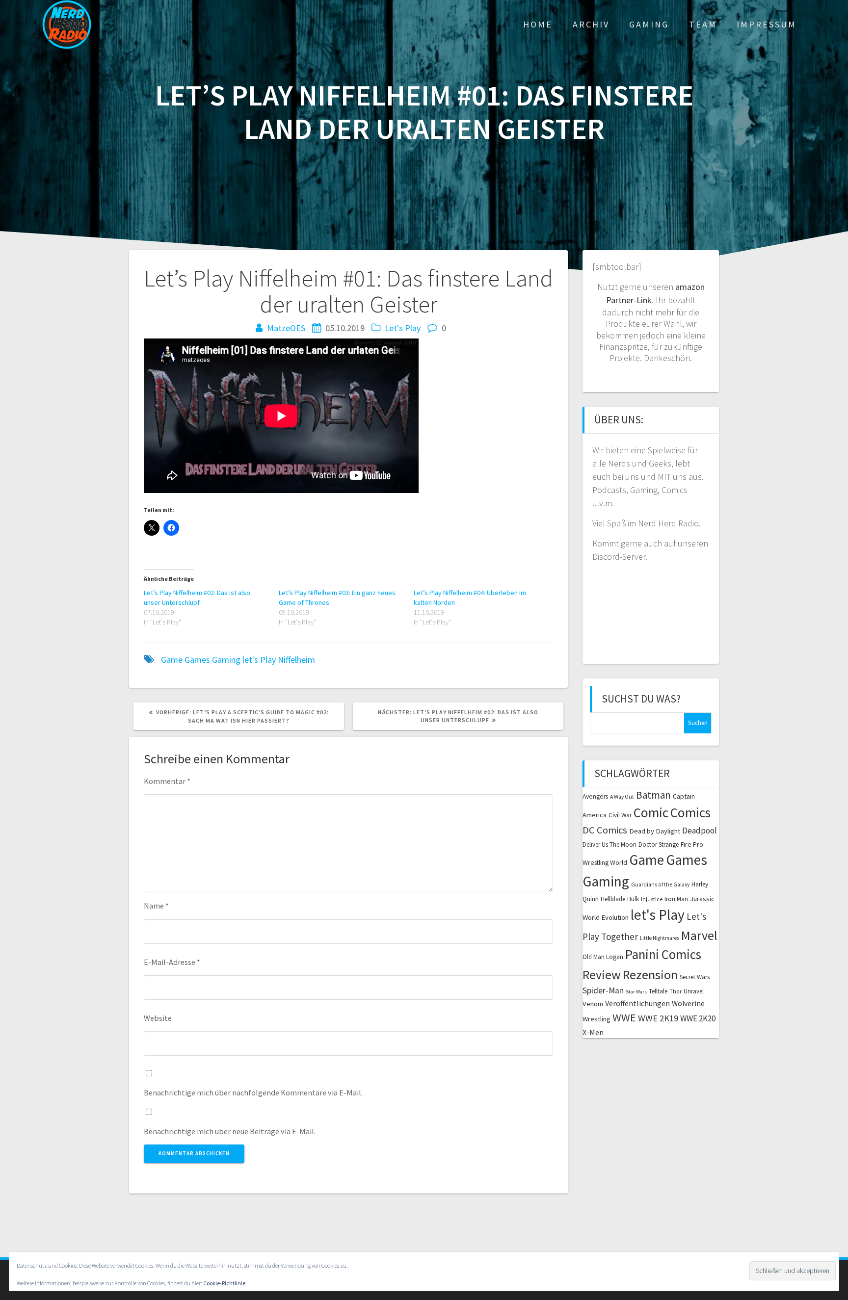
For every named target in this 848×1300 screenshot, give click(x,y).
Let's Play (403, 328)
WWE (624, 1017)
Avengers (595, 796)
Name (156, 905)
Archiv (591, 24)
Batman (653, 795)
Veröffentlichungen (637, 1003)
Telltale (658, 991)
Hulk (633, 899)
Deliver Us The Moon (609, 844)
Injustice (651, 899)
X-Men (593, 1032)
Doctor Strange (658, 844)
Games (197, 659)
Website (158, 1018)
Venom (593, 1003)
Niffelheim (296, 659)
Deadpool (699, 830)
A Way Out (622, 796)
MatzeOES (286, 328)
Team (703, 24)
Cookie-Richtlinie (224, 1283)
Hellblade (613, 899)
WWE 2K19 (658, 1018)
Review (602, 974)
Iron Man (676, 899)
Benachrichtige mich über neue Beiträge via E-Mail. (230, 1131)
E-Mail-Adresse (172, 962)
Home (538, 24)
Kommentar (167, 781)
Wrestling (596, 1018)
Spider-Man (603, 990)
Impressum (766, 24)
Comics (690, 812)
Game (172, 659)
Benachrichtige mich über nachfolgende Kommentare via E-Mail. (253, 1092)
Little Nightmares (659, 938)
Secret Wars (695, 977)
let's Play (259, 659)
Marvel (699, 935)
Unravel (694, 991)
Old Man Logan (603, 957)
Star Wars (636, 991)
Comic (651, 812)
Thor (675, 991)
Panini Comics (663, 954)
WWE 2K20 (698, 1018)
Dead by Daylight (654, 831)
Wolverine (688, 1003)
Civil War (620, 815)
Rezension (650, 974)
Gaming (649, 24)
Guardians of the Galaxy (660, 884)
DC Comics (605, 830)
